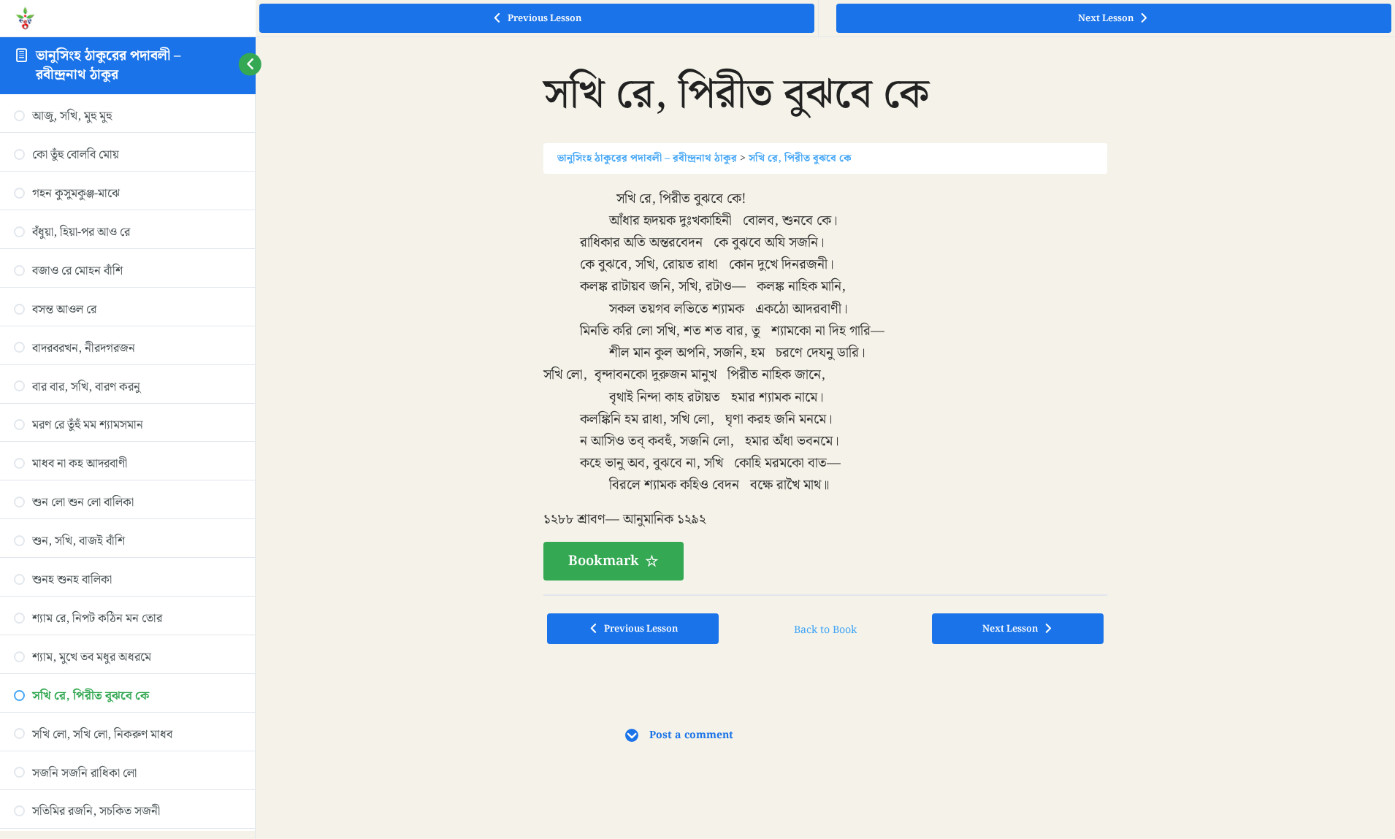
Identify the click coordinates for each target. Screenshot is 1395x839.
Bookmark (603, 561)
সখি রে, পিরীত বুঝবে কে (800, 158)
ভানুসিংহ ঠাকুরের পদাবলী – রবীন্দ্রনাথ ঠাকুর (108, 65)
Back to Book (825, 630)
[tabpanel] (825, 384)
